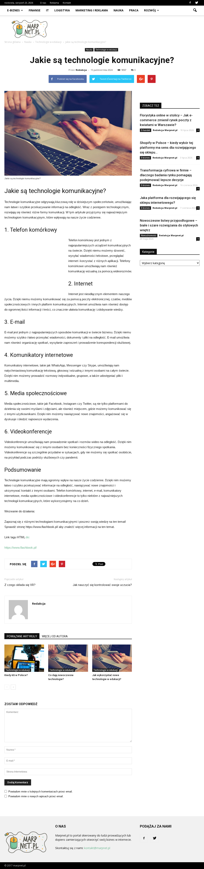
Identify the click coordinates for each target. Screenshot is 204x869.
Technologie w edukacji (106, 49)
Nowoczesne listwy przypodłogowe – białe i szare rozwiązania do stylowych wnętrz (169, 225)
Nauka (119, 10)
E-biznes (13, 10)
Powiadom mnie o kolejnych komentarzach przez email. (40, 791)
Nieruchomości (148, 235)
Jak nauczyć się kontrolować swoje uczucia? (102, 585)
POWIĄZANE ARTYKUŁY (22, 636)
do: (28, 537)
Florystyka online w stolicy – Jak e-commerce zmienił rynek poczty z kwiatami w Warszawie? (166, 120)
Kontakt (67, 2)
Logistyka (62, 10)
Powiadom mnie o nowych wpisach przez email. (36, 796)
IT (47, 10)
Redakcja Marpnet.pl (165, 130)
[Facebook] (190, 3)
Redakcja (81, 69)
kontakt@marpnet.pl (97, 848)
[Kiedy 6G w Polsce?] (24, 658)
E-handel (145, 130)
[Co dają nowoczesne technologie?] (68, 658)
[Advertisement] (127, 29)
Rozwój (150, 10)
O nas (43, 2)
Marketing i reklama (92, 10)
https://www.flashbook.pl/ (20, 547)
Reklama (54, 2)
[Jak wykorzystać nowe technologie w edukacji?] (112, 658)
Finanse (34, 10)
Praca (133, 10)
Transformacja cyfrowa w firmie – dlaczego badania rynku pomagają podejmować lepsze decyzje (166, 175)
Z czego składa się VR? (19, 585)
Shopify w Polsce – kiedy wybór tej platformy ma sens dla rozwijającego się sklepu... (168, 147)
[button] (195, 10)
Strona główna (12, 42)
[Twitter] (197, 3)
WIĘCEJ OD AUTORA (55, 636)
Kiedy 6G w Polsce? (16, 675)
